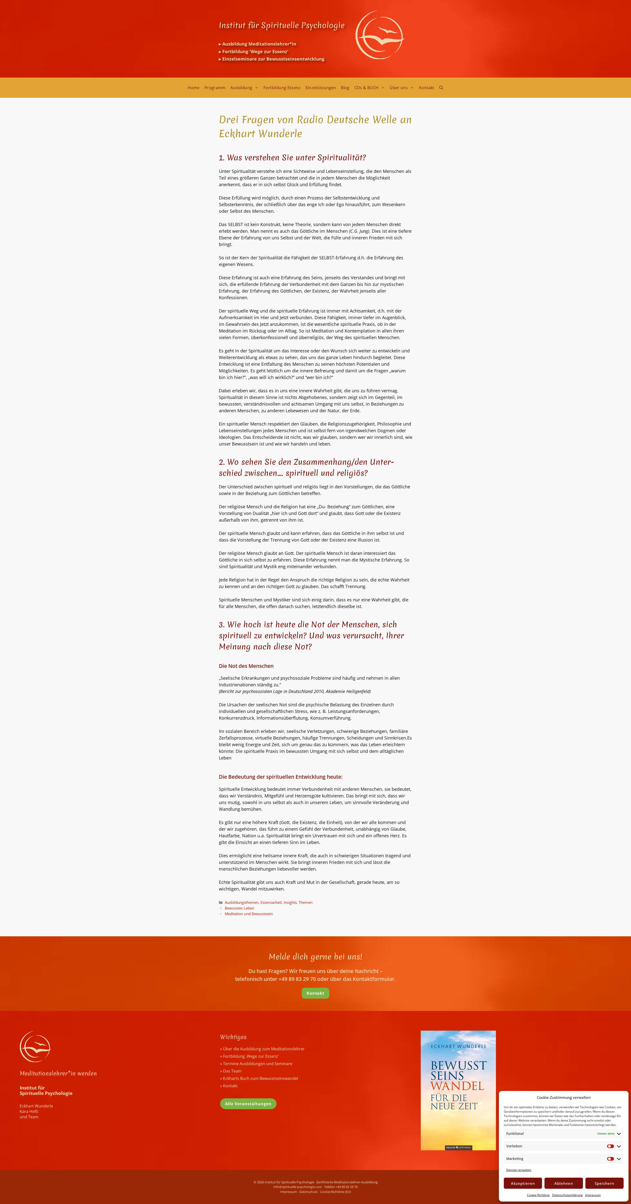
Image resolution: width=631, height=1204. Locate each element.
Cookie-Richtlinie (538, 1195)
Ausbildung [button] (241, 87)
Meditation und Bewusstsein (249, 913)
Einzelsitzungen (321, 87)
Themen (306, 902)
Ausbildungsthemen (242, 902)
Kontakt (426, 87)
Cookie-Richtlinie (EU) (335, 1191)
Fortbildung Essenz (281, 87)
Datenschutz (308, 1191)
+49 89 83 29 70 (347, 1187)
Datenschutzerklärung (567, 1195)
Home (193, 87)
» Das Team (231, 1071)
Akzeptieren (523, 1183)
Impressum (593, 1195)
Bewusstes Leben (239, 908)
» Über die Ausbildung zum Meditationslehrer (262, 1049)
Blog (345, 87)
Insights (290, 902)
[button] (441, 88)
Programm (215, 87)
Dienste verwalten (518, 1170)
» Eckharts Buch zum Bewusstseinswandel (259, 1078)
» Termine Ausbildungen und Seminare (256, 1063)
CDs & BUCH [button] (366, 87)
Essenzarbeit (271, 902)
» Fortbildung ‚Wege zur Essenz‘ (249, 1056)
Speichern (604, 1183)
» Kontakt (229, 1086)
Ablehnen (563, 1183)
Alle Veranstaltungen (248, 1103)
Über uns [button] (399, 87)
